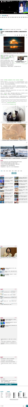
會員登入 (7, 397)
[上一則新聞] (25, 29)
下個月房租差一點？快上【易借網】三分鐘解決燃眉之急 (23, 184)
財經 (4, 17)
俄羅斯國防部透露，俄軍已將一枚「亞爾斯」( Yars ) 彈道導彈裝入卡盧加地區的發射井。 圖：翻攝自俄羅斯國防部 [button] (14, 158)
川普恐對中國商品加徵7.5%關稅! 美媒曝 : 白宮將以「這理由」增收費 (23, 199)
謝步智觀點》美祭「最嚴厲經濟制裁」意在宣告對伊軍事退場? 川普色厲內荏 (8, 190)
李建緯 (3, 34)
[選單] (0, 15)
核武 (5, 94)
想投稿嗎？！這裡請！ (8, 384)
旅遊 (19, 17)
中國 (8, 17)
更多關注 (20, 391)
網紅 (14, 17)
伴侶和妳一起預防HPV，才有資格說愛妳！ (23, 193)
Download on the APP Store (25, 397)
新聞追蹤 (2, 397)
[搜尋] (27, 15)
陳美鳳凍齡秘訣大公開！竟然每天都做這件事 (8, 187)
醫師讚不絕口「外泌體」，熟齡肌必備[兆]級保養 (23, 190)
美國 (2, 55)
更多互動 (2, 391)
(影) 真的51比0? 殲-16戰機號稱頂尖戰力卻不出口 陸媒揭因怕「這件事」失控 (8, 178)
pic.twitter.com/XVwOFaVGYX (11, 102)
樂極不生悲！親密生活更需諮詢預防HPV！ (8, 184)
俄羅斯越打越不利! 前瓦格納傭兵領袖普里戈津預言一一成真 (8, 196)
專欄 (23, 17)
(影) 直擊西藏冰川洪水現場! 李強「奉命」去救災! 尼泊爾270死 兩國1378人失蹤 (23, 196)
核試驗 (7, 57)
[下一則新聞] (26, 29)
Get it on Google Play (20, 397)
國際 (2, 17)
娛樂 (12, 17)
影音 (27, 17)
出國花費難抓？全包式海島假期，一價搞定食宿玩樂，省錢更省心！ (23, 181)
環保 (21, 17)
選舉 (25, 17)
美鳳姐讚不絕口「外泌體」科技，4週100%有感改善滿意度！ (8, 193)
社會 (6, 17)
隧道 (6, 58)
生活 (10, 17)
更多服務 (8, 391)
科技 (17, 17)
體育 (15, 17)
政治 (1, 17)
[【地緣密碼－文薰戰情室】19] (23, 7)
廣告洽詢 (9, 397)
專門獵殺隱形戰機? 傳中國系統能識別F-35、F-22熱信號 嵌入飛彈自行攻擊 (8, 202)
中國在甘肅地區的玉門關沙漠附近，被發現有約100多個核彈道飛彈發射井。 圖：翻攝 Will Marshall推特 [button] (14, 140)
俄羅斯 (10, 56)
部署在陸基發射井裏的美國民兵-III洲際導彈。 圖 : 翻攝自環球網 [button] (14, 122)
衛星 (2, 56)
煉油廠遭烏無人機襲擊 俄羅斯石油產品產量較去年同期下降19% (23, 178)
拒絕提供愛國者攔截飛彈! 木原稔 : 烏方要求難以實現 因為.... (23, 187)
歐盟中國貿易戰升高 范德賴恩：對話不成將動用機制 (8, 181)
